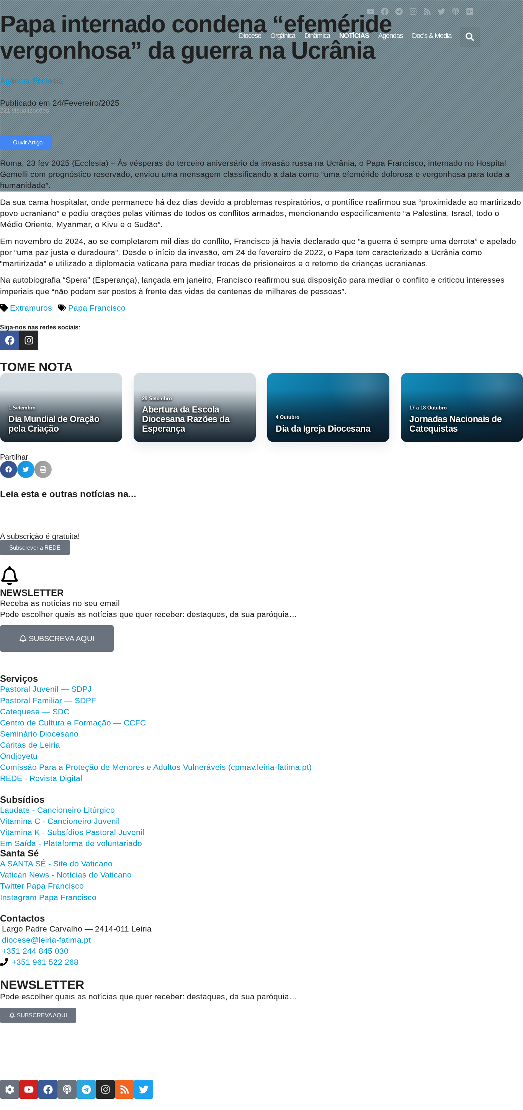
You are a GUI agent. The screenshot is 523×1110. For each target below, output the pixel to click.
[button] (470, 37)
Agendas (390, 35)
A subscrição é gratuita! (40, 536)
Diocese (250, 35)
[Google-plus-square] (470, 11)
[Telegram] (399, 11)
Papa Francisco (97, 307)
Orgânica (282, 35)
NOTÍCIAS (354, 35)
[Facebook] (385, 11)
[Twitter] (441, 11)
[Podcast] (455, 11)
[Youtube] (370, 11)
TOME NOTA (36, 367)
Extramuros (31, 307)
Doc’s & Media (431, 35)
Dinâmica (317, 35)
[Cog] (9, 1089)
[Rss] (427, 11)
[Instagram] (413, 11)
